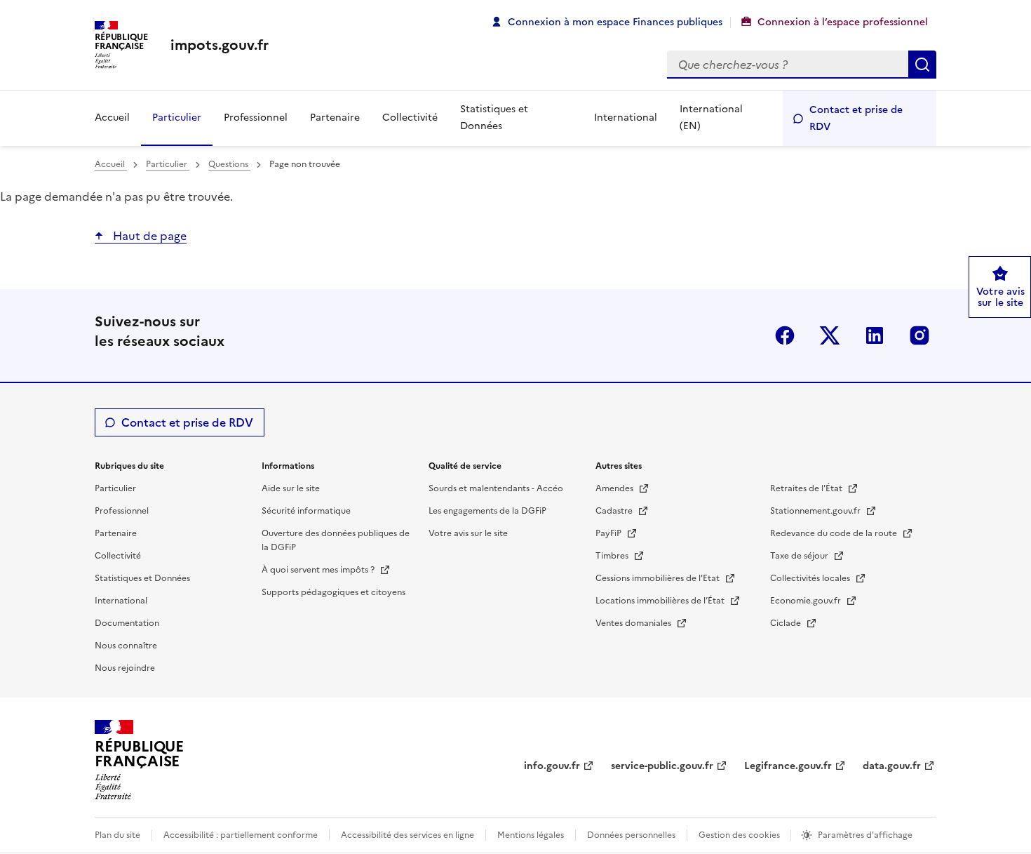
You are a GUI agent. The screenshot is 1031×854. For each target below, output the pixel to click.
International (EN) (711, 117)
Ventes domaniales (634, 623)
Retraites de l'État (807, 488)
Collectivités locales (811, 578)
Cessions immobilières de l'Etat (658, 578)
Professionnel (256, 117)
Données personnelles (631, 835)
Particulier (176, 117)
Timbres (613, 555)
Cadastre (615, 511)
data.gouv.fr (892, 766)
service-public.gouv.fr (662, 766)
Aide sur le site (291, 488)
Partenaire (335, 117)
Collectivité (410, 117)
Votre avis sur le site (468, 533)
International (625, 117)
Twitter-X (830, 335)
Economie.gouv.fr (806, 600)
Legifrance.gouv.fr (788, 766)
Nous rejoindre (125, 668)
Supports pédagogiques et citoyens (333, 592)
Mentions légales (530, 835)
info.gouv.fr (552, 766)
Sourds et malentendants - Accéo (496, 488)
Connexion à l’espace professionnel (842, 22)
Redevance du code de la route (834, 533)
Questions (229, 164)
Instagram (919, 335)
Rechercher (922, 65)
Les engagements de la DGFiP (487, 511)
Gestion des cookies (740, 835)
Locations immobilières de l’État (661, 600)
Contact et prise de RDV (856, 118)
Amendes (615, 488)
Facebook (785, 335)
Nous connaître (126, 645)
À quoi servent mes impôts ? (319, 569)
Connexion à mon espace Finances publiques (615, 22)
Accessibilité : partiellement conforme (240, 835)
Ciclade (786, 623)
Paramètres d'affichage (865, 835)
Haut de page (148, 235)
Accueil (112, 117)
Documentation (127, 623)
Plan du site (117, 835)
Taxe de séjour (800, 555)
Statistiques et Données (494, 117)
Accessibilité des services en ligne (407, 835)
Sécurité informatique (306, 511)
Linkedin (874, 335)
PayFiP (609, 533)
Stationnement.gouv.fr (816, 511)
